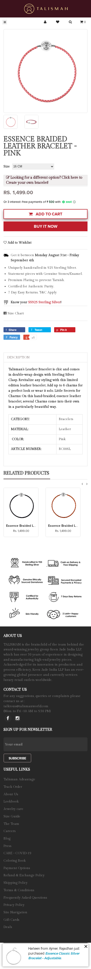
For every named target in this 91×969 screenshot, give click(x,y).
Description (18, 357)
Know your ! (36, 302)
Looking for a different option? (44, 180)
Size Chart (16, 313)
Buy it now (45, 226)
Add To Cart (48, 214)
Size (7, 166)
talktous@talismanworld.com (26, 706)
